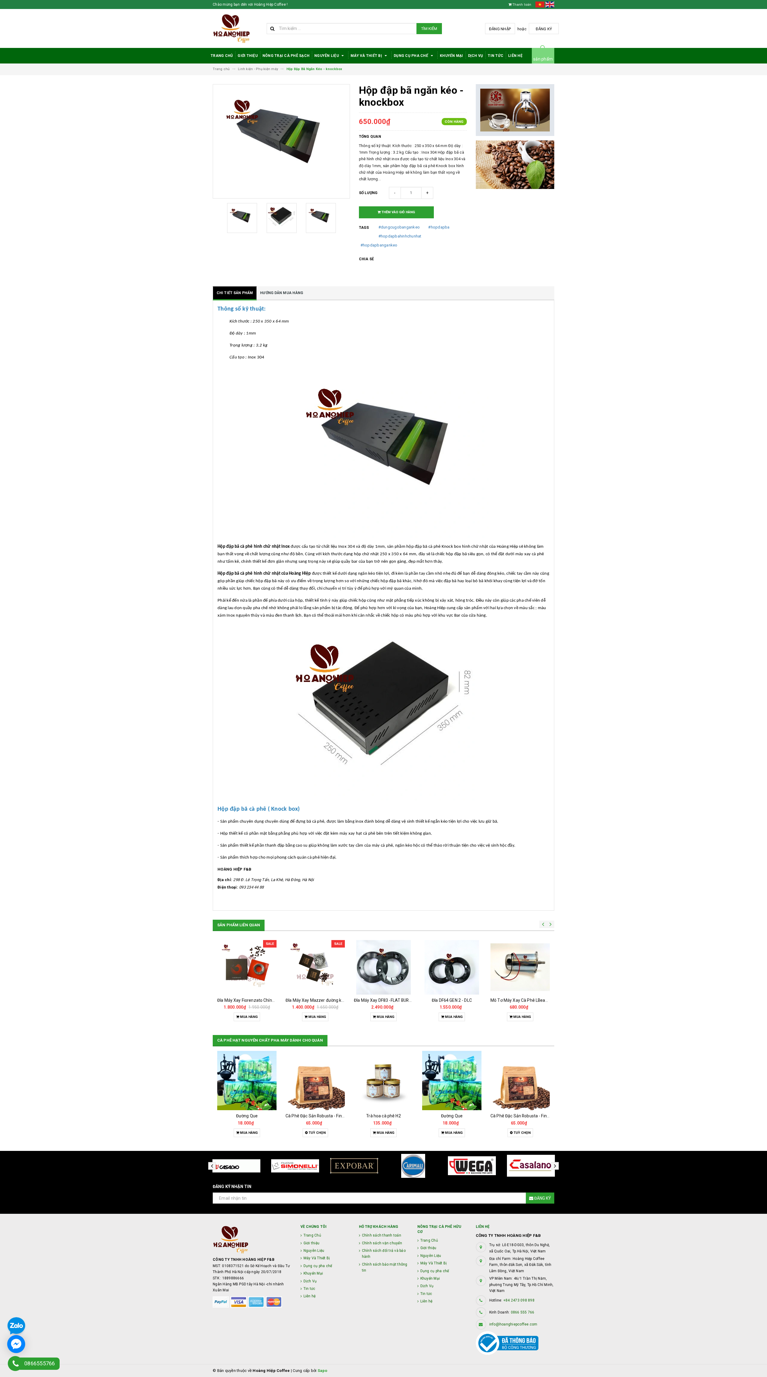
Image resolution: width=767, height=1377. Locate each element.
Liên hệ (515, 56)
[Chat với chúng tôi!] (16, 1344)
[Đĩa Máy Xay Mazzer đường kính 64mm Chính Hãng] (315, 967)
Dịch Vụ (475, 56)
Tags (364, 228)
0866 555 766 (523, 1312)
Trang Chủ (222, 56)
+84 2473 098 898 (519, 1300)
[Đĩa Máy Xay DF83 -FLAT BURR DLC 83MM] (383, 967)
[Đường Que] (247, 1080)
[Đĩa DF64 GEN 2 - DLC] (451, 967)
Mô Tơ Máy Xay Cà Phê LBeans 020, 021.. (529, 1000)
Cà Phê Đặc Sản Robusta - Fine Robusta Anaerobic (334, 1115)
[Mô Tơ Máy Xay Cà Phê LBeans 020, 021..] (520, 967)
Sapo (322, 1370)
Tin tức (495, 56)
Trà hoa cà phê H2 (383, 1115)
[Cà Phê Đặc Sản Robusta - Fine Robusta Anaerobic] (315, 1080)
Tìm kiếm (429, 28)
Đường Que (247, 1115)
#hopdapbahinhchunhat (400, 236)
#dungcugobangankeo (399, 227)
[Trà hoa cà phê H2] (383, 1080)
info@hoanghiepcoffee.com (513, 1324)
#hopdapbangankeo (379, 245)
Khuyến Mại (451, 56)
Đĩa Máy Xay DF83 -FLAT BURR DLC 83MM (393, 1000)
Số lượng (368, 193)
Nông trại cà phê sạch (285, 56)
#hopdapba (438, 227)
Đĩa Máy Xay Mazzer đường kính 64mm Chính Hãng (335, 1000)
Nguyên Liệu (327, 56)
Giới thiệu (248, 56)
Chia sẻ (366, 259)
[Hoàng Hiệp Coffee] (252, 1240)
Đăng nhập (500, 29)
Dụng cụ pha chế (411, 56)
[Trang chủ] (237, 28)
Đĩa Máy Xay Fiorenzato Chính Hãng (251, 1000)
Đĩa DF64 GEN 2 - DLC (452, 1000)
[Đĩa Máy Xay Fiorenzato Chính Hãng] (247, 967)
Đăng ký (544, 29)
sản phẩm (543, 59)
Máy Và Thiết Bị (367, 56)
